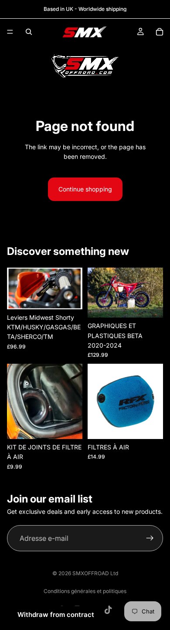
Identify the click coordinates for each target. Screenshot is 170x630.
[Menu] (10, 32)
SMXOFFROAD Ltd (95, 573)
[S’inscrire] (150, 538)
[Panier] (159, 31)
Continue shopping (85, 189)
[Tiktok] (108, 610)
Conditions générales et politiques (85, 591)
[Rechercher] (28, 31)
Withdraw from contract (55, 614)
